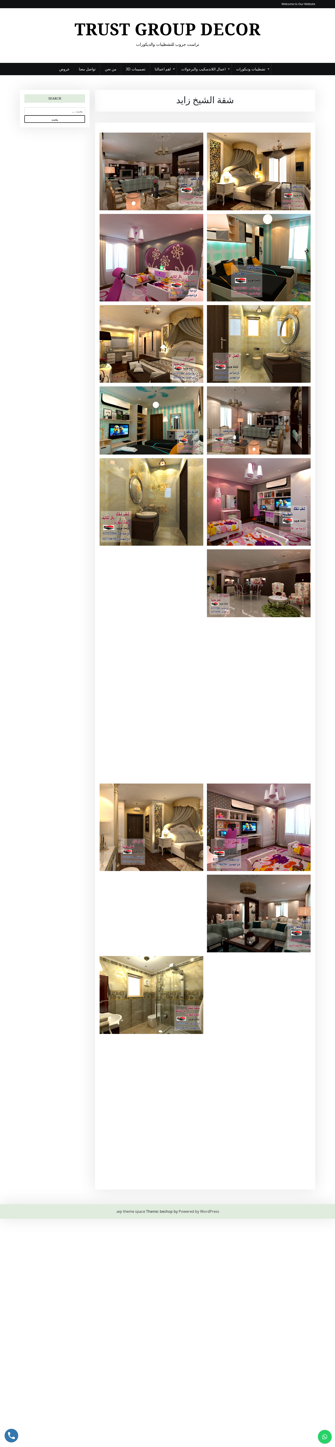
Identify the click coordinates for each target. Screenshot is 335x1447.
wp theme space (131, 1211)
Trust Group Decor (168, 29)
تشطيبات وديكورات (250, 69)
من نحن (110, 69)
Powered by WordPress (199, 1211)
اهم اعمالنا (163, 69)
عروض (64, 69)
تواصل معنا (87, 69)
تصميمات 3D (135, 69)
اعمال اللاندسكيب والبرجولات (203, 69)
